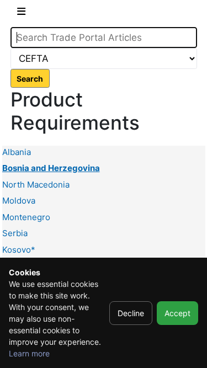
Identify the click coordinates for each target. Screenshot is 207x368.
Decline (131, 313)
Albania (16, 152)
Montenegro (26, 217)
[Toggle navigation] (21, 13)
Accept (177, 313)
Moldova (18, 200)
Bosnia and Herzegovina (51, 168)
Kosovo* (18, 249)
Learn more (29, 353)
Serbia (15, 233)
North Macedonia (36, 184)
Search (30, 78)
